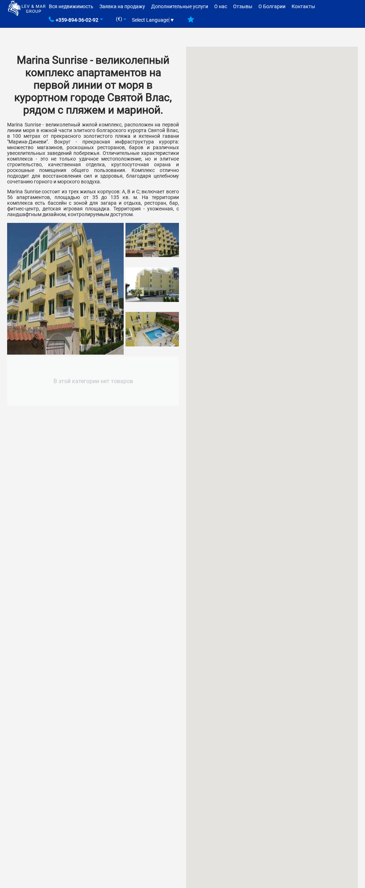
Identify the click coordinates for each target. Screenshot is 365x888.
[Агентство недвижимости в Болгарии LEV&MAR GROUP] (26, 8)
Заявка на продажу (122, 6)
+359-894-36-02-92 (77, 20)
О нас (220, 6)
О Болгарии (272, 6)
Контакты (303, 6)
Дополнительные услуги (179, 6)
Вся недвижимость (71, 6)
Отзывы (242, 6)
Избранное (191, 22)
